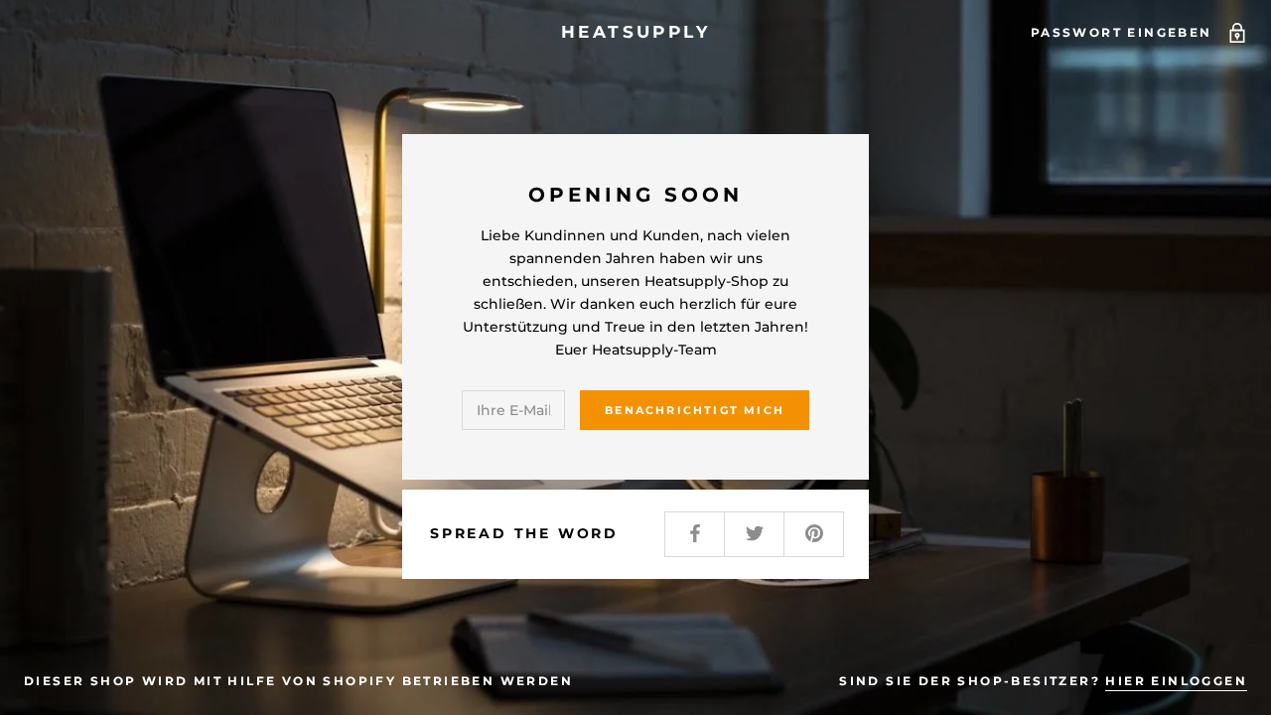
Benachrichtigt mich (694, 410)
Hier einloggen (1176, 680)
